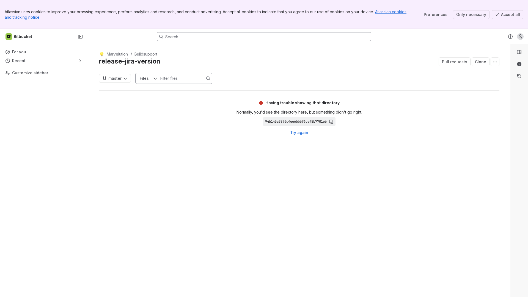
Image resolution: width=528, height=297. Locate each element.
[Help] (510, 36)
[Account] (520, 36)
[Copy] (331, 121)
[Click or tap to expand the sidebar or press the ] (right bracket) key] (507, 195)
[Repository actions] (495, 61)
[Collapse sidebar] (80, 36)
